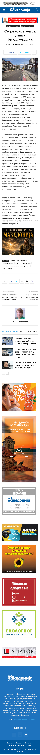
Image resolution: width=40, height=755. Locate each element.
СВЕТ (4, 344)
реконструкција (22, 260)
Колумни (5, 368)
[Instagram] (20, 734)
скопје (13, 260)
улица (17, 263)
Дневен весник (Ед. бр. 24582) (20, 266)
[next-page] (7, 373)
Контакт (28, 745)
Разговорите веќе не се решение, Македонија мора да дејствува (25, 365)
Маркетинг (19, 743)
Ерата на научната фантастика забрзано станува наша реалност (25, 341)
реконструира (26, 263)
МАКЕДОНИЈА (10, 26)
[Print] (27, 281)
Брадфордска (7, 268)
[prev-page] (3, 373)
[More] (34, 52)
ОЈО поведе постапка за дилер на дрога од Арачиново (29, 297)
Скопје (17, 26)
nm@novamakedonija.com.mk (24, 720)
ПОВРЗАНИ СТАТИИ (10, 332)
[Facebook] (11, 281)
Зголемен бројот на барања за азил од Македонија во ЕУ (9, 297)
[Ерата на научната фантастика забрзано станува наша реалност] (7, 341)
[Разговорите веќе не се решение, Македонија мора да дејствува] (7, 365)
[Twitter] (16, 281)
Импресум (10, 743)
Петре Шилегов (8, 263)
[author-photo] (20, 318)
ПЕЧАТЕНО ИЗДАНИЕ (27, 26)
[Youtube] (26, 735)
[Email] (21, 281)
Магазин (5, 354)
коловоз (5, 266)
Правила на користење (16, 745)
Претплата (28, 743)
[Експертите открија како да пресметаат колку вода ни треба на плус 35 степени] (7, 352)
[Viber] (32, 281)
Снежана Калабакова (15, 44)
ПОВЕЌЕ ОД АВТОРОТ (29, 332)
